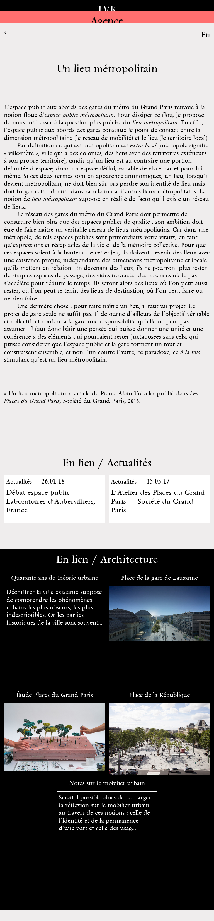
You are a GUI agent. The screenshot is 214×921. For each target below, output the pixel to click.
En (205, 34)
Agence (107, 20)
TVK (107, 9)
